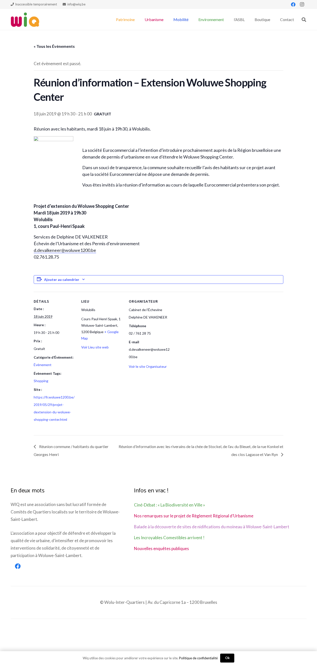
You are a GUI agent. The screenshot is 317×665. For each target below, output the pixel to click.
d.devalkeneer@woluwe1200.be (65, 250)
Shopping (41, 381)
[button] (137, 19)
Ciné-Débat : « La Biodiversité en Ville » (169, 504)
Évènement (43, 365)
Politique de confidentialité (198, 658)
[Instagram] (302, 4)
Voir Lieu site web (95, 347)
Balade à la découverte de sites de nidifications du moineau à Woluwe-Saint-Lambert (211, 526)
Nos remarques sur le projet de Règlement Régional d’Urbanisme (193, 515)
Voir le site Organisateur (148, 366)
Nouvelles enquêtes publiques (161, 548)
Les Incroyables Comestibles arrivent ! (169, 537)
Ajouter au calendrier (61, 279)
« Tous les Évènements (54, 46)
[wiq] (25, 19)
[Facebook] (293, 4)
